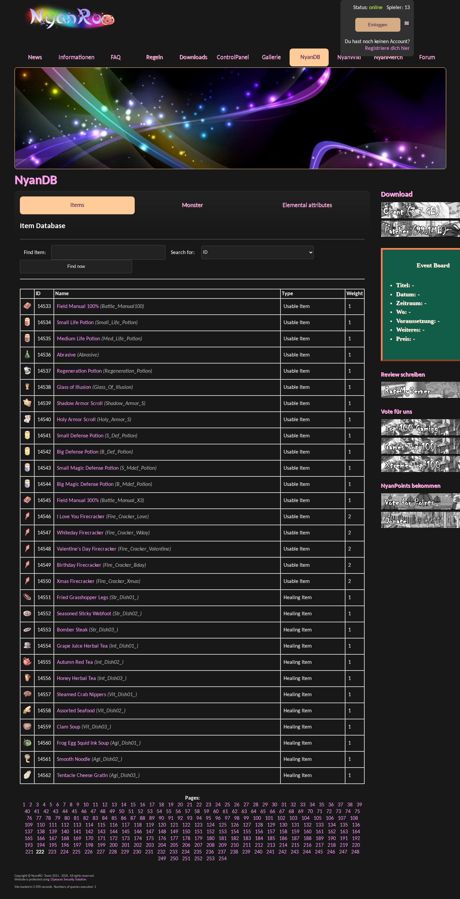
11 (95, 805)
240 (258, 852)
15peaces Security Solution (68, 879)
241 (270, 852)
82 (86, 818)
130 (283, 825)
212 (259, 845)
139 (53, 832)
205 (174, 845)
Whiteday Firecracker (80, 533)
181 (223, 838)
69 (300, 811)
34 (312, 805)
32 (293, 805)
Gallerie (271, 57)
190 (332, 838)
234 (186, 852)
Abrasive (66, 355)
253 (210, 859)
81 (76, 818)
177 (174, 838)
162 (332, 832)
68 (291, 811)
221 (29, 852)
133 (320, 825)
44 (65, 811)
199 (101, 845)
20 (180, 805)
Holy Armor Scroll (76, 420)
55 (168, 811)
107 (342, 818)
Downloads (193, 57)
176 (162, 838)
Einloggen (377, 24)
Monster (192, 205)
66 (272, 811)
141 (77, 832)
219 (344, 845)
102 (281, 818)
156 (259, 832)
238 (234, 852)
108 (354, 818)
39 (359, 805)
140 (65, 832)
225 (76, 852)
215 (295, 845)
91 (170, 818)
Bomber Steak (72, 630)
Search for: (183, 252)
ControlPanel (233, 57)
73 (338, 811)
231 (149, 852)
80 (67, 818)
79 (57, 818)
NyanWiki (349, 57)
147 (150, 832)
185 (271, 838)
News (35, 57)
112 (65, 825)
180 (210, 838)
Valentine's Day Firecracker (87, 549)
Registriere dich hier (387, 48)
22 (199, 805)
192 (356, 838)
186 (283, 838)
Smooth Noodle (73, 759)
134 (332, 825)
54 (159, 811)
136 (356, 825)
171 (101, 838)
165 (29, 838)
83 (95, 818)
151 (198, 832)
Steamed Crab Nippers (81, 695)
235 (198, 852)
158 (283, 832)
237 (222, 852)
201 (126, 845)
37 (340, 805)
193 (29, 845)
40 (27, 811)
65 (263, 811)
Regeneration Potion (79, 371)
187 (295, 838)
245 (319, 852)
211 (247, 845)
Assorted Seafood (76, 711)
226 (89, 852)
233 (173, 852)
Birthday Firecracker (79, 565)
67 (282, 811)
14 (123, 805)
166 (41, 838)
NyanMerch (388, 57)
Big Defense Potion (77, 452)
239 (246, 852)
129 (271, 825)
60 (216, 811)
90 (161, 818)
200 (113, 845)
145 (126, 832)
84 (104, 818)
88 (142, 818)
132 (307, 825)
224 (64, 852)
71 (319, 811)
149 (174, 832)
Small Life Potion (75, 323)
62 (234, 811)
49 (112, 811)
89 (152, 818)
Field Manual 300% (78, 500)
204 (162, 845)
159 (295, 832)
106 (330, 818)
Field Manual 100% (78, 306)
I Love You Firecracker (81, 517)
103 (293, 818)
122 (186, 825)
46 (84, 811)
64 (253, 811)
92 (180, 818)
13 (114, 805)
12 (104, 805)
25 (227, 805)
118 (138, 825)
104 (305, 818)
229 (125, 852)
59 (206, 811)
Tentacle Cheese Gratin (82, 775)
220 (356, 845)
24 (218, 805)
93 (189, 818)
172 (113, 838)
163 (344, 832)
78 (48, 818)
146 (138, 832)
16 (142, 805)
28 (255, 805)
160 (307, 832)
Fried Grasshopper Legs (82, 597)
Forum (427, 57)
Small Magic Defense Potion (88, 468)
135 (344, 825)
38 (350, 805)
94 (199, 818)
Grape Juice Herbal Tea (82, 646)
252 (198, 859)
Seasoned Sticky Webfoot (84, 614)
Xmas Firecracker (76, 581)
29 (265, 805)
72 (329, 811)
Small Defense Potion (80, 436)
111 (53, 825)
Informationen (76, 57)
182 (235, 838)
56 (178, 811)
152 (210, 832)
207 (198, 845)
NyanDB (310, 57)
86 (123, 818)
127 (247, 825)
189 (320, 838)
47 (93, 811)
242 (282, 852)
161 (320, 832)
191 (344, 838)
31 (284, 805)
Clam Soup (68, 727)
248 (355, 852)
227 (101, 852)
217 (320, 845)
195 (53, 845)
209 (223, 845)
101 (269, 818)
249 (162, 859)
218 (332, 845)
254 (223, 859)
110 (41, 825)
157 (271, 832)
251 (186, 859)
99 (246, 818)
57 (187, 811)
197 (77, 845)
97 (227, 818)
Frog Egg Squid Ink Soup (83, 743)
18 (161, 805)
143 (101, 832)
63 (244, 811)
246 (331, 852)
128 (259, 825)
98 (236, 818)
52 (140, 811)
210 (235, 845)
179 (198, 838)
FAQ (116, 57)
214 (283, 845)
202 (138, 845)
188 (307, 838)
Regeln (154, 57)
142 (89, 832)
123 (198, 825)
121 (174, 825)
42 (46, 811)
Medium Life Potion (78, 339)
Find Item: (35, 252)
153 (223, 832)
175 (150, 838)
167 (53, 838)
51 (131, 811)
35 (321, 805)
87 (133, 818)
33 (302, 805)
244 (307, 852)
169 (77, 838)
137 (29, 832)
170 (89, 838)
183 (247, 838)
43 (55, 811)
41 (36, 811)
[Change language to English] (407, 25)
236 (210, 852)
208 (210, 845)
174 (138, 838)
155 (247, 832)
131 (295, 825)
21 (189, 805)
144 (113, 832)
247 (343, 852)
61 (225, 811)
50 (121, 811)
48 (102, 811)
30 (274, 805)
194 (41, 845)
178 (186, 838)
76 (29, 818)
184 (259, 838)
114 (89, 825)
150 (186, 832)
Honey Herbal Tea (76, 678)
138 (41, 832)
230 (137, 852)
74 (348, 811)
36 (331, 805)
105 (318, 818)
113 (77, 825)
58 (197, 811)
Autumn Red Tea (75, 662)
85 (114, 818)
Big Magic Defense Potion (85, 484)
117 (126, 825)
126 (235, 825)
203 (150, 845)
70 (310, 811)
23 (208, 805)
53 (150, 811)
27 (246, 805)
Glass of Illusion (74, 387)
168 (65, 838)
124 (210, 825)
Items (77, 205)
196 (65, 845)
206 (186, 845)
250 (174, 859)
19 (170, 805)
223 (52, 852)
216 (307, 845)
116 (113, 825)
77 (38, 818)
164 (356, 832)
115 (101, 825)
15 (133, 805)
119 (150, 825)
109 (29, 825)
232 (161, 852)
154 (235, 832)
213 (271, 845)
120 (162, 825)
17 (152, 805)
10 (86, 805)
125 (223, 825)
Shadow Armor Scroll (80, 403)
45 (74, 811)
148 (162, 832)
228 (113, 852)
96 (218, 818)
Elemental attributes (307, 205)
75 (357, 811)
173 (126, 838)
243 (295, 852)
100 (257, 818)
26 (236, 805)
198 (89, 845)
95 (208, 818)
